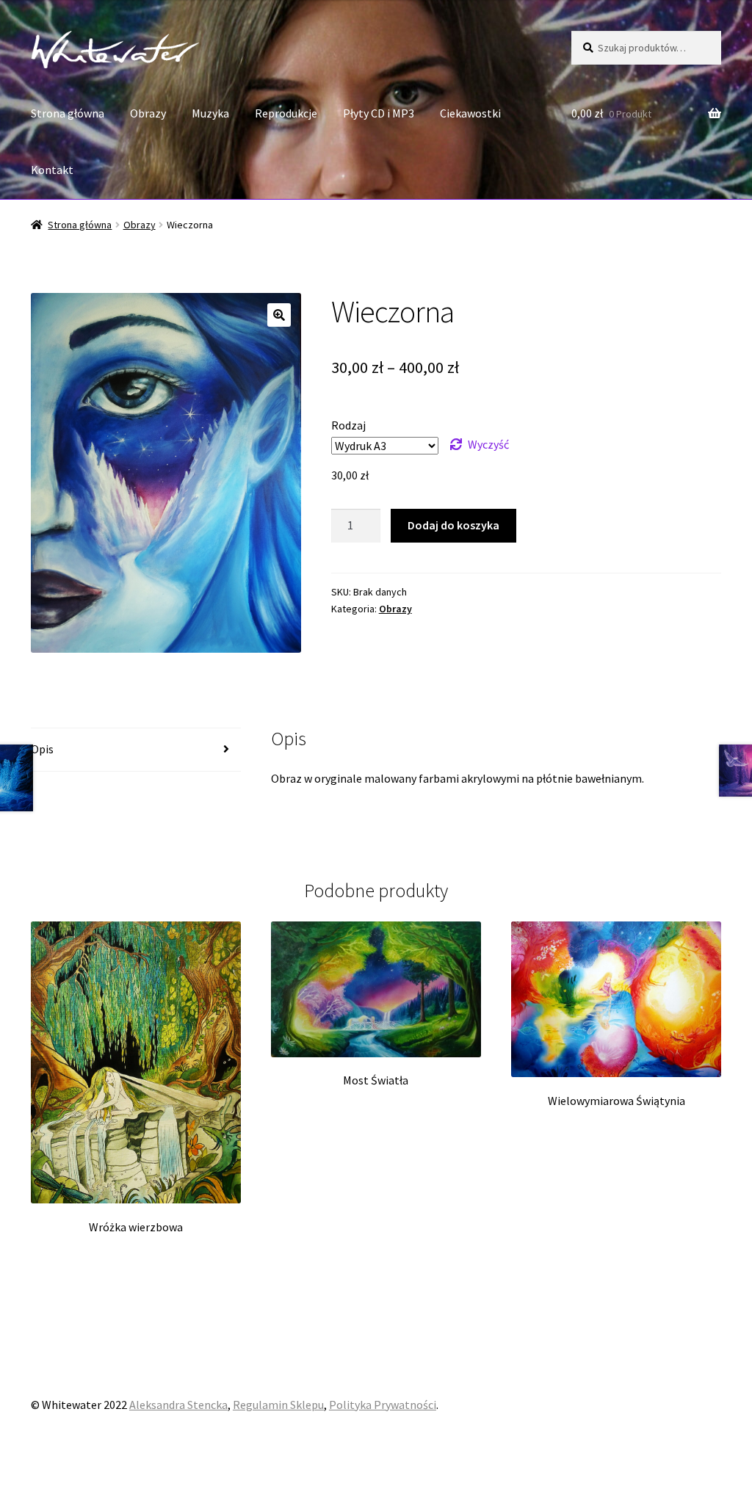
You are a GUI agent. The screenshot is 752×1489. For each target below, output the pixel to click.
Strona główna (67, 113)
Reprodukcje (286, 113)
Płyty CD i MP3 (378, 113)
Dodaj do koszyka (453, 525)
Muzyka (210, 113)
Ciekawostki (470, 113)
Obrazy (148, 113)
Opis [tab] (42, 749)
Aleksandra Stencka (178, 1404)
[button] (279, 315)
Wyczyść (488, 444)
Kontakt (52, 169)
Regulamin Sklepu (278, 1404)
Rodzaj (348, 425)
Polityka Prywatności (382, 1404)
